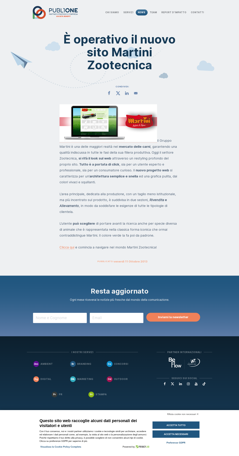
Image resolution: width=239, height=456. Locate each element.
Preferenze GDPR (175, 442)
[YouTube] (196, 383)
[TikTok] (204, 383)
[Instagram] (188, 383)
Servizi (128, 12)
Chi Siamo (112, 12)
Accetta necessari (176, 434)
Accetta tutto (176, 425)
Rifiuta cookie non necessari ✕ (183, 414)
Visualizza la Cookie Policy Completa (60, 446)
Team (153, 12)
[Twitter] (172, 383)
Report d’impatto (173, 12)
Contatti (197, 12)
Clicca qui (67, 247)
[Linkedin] (180, 383)
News (141, 12)
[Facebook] (164, 383)
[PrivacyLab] (142, 446)
